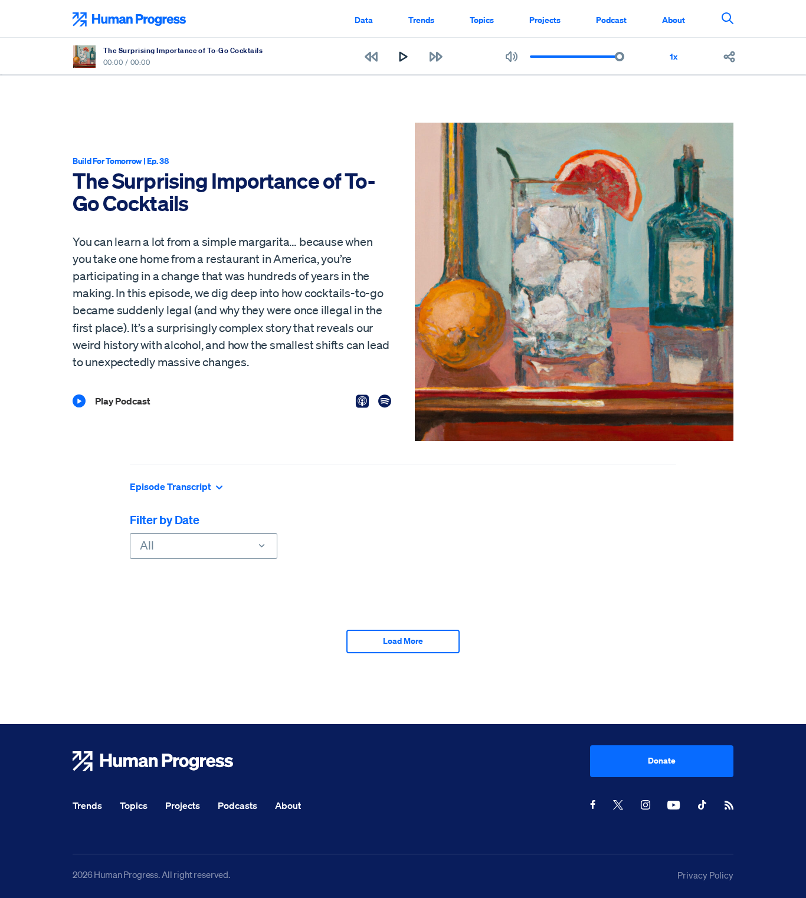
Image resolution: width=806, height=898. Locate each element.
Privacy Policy (705, 875)
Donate (662, 760)
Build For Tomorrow (107, 160)
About (673, 19)
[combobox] (203, 546)
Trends (421, 19)
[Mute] (511, 57)
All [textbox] (147, 545)
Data (364, 19)
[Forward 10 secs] (435, 57)
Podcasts (237, 805)
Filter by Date (164, 519)
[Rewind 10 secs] (370, 57)
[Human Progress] (331, 761)
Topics (482, 19)
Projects (545, 19)
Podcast (611, 19)
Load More (403, 640)
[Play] (403, 57)
